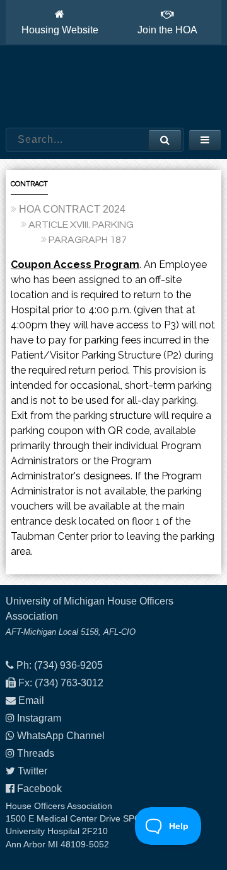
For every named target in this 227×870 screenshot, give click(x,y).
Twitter (32, 771)
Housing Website (59, 30)
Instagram (39, 718)
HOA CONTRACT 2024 (72, 209)
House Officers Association (113, 86)
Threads (35, 753)
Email (31, 700)
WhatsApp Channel (61, 735)
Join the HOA (167, 30)
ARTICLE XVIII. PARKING (81, 225)
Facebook (39, 788)
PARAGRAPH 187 (88, 240)
